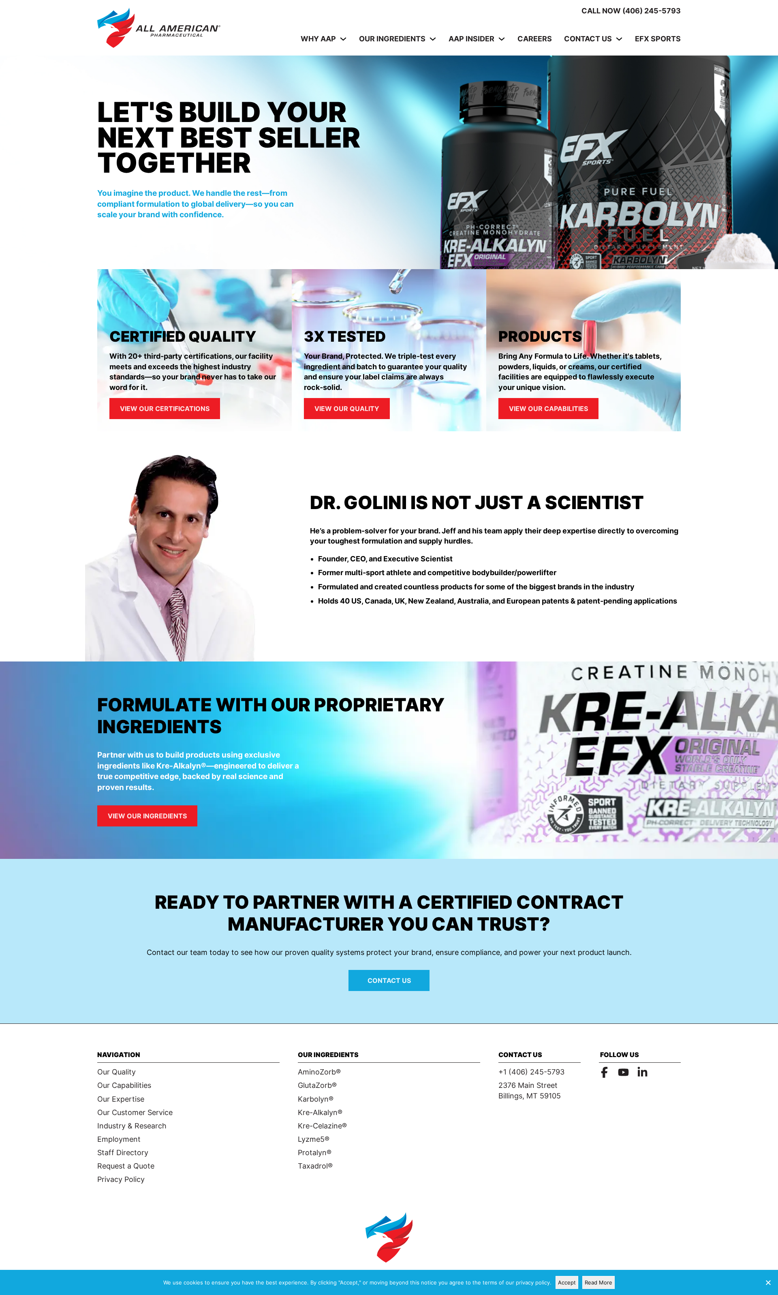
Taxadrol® (315, 1166)
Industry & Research (132, 1126)
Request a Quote (125, 1166)
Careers (534, 38)
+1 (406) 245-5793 (531, 1072)
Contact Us (588, 38)
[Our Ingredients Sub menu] (432, 39)
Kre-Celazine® (322, 1126)
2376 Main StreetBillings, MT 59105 (529, 1090)
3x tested (345, 336)
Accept (567, 1282)
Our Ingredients (392, 38)
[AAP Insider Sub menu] (501, 39)
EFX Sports (658, 38)
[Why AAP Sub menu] (343, 39)
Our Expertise (120, 1099)
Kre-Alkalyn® (320, 1112)
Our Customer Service (135, 1112)
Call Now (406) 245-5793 (631, 10)
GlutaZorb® (317, 1085)
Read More (598, 1282)
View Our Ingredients (147, 816)
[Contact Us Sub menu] (619, 39)
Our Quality (116, 1072)
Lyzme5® (313, 1139)
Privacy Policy (121, 1179)
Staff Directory (122, 1152)
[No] (768, 1282)
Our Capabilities (124, 1085)
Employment (119, 1139)
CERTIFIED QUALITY (182, 336)
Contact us (389, 980)
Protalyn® (314, 1152)
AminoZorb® (319, 1072)
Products (540, 336)
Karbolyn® (315, 1099)
